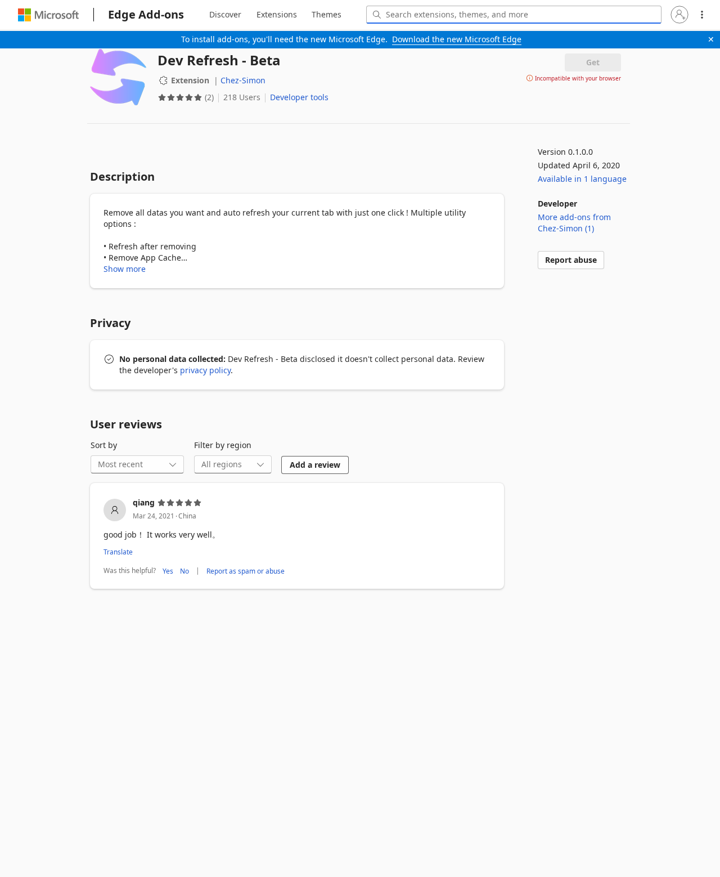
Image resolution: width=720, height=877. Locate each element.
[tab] (225, 14)
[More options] (702, 15)
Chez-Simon (243, 80)
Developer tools (299, 97)
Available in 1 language (582, 178)
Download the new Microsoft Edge (456, 39)
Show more (125, 268)
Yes (168, 571)
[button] (679, 15)
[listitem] (297, 537)
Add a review (315, 464)
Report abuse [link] (571, 259)
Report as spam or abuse (245, 571)
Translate (118, 552)
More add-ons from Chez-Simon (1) (574, 223)
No (184, 571)
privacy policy (205, 370)
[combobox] (514, 15)
